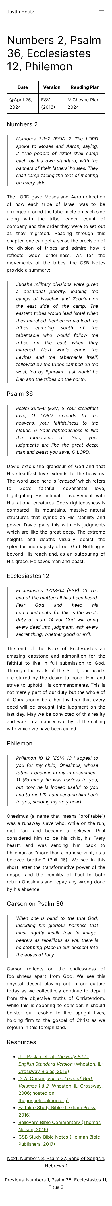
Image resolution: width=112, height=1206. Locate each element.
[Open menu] (101, 11)
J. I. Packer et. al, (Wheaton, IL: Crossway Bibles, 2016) (60, 1064)
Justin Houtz (20, 12)
